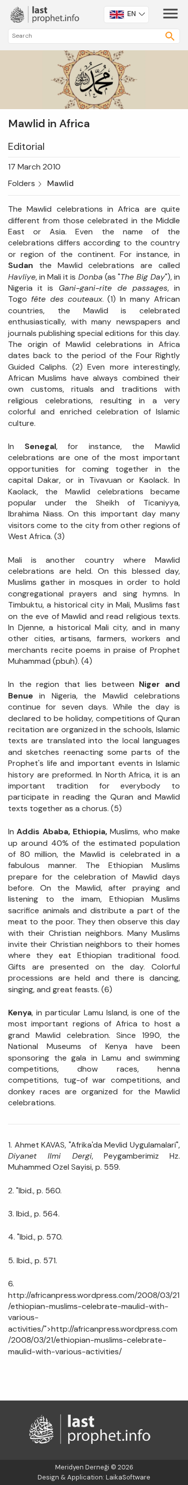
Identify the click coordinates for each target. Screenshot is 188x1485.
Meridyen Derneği (82, 1467)
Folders (21, 183)
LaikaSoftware (128, 1477)
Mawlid (60, 183)
